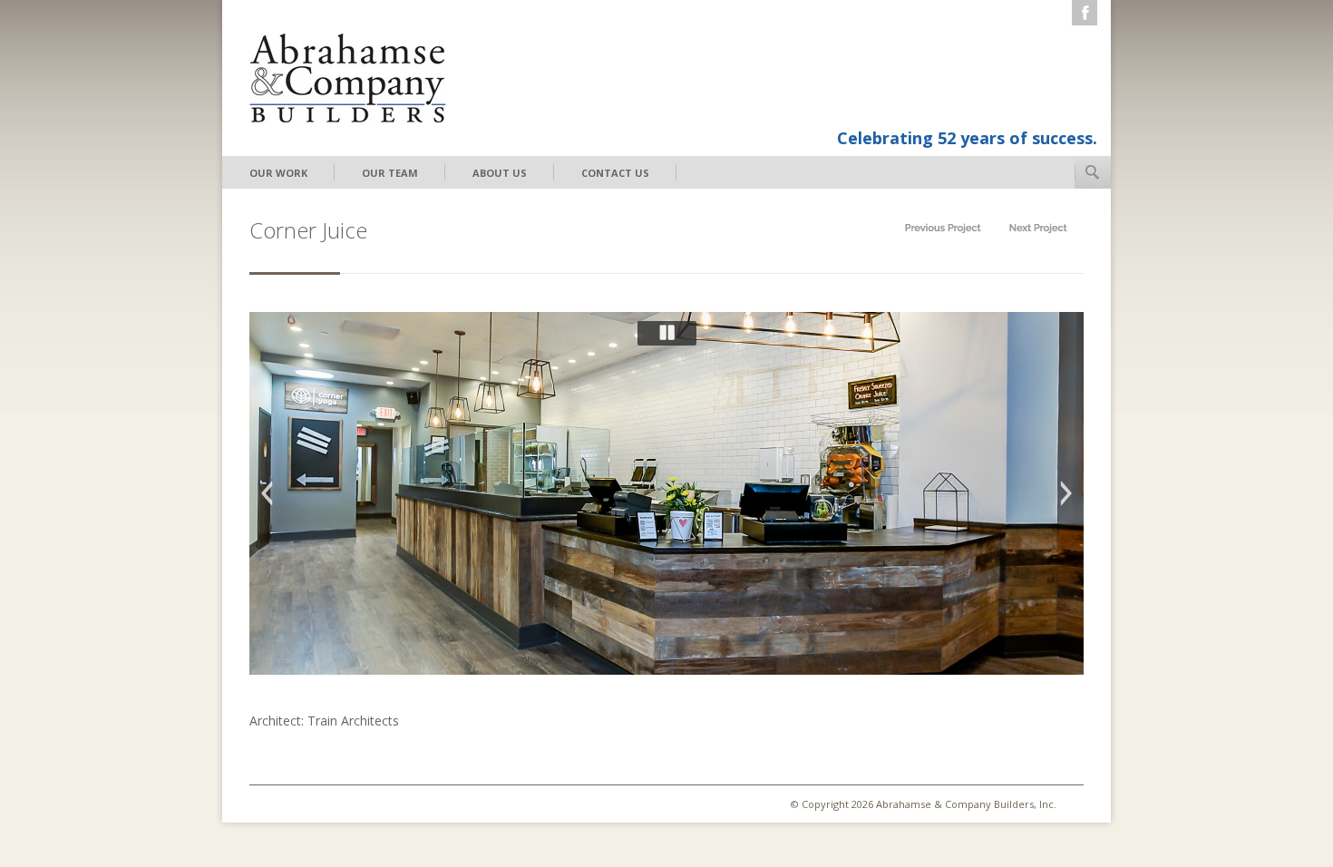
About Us (499, 173)
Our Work (278, 173)
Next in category (1038, 228)
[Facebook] (1084, 12)
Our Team (390, 173)
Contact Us (615, 173)
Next (1066, 493)
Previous (266, 493)
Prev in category (943, 228)
